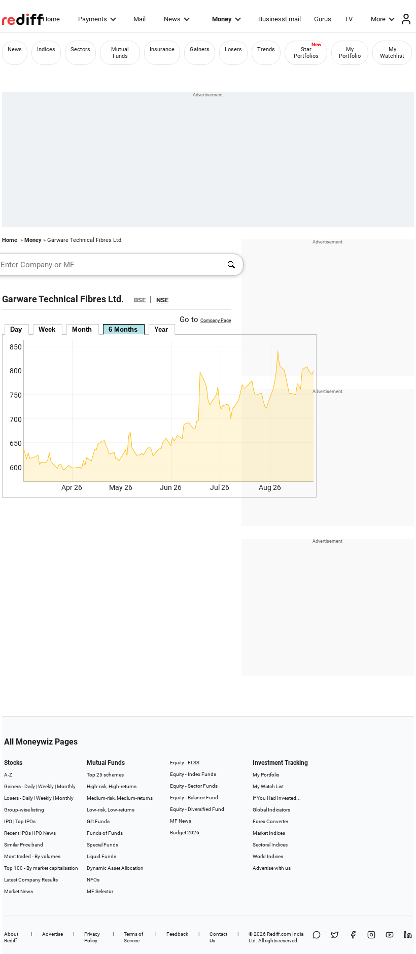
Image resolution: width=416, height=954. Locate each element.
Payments (92, 19)
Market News (18, 891)
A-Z (8, 774)
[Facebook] (353, 937)
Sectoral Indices (270, 844)
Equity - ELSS (184, 762)
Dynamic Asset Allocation (115, 868)
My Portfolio (350, 52)
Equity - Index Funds (193, 774)
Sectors (80, 49)
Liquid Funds (101, 856)
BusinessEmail (279, 19)
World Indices (268, 856)
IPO (8, 821)
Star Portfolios (306, 52)
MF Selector (100, 891)
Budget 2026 (184, 832)
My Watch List (268, 786)
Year (161, 329)
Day (16, 329)
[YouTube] (390, 937)
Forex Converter (270, 821)
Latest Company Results (31, 879)
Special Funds (102, 844)
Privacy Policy (92, 937)
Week (47, 329)
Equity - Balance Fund (194, 797)
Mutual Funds (120, 52)
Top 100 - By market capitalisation (41, 868)
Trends (266, 49)
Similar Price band (23, 844)
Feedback (177, 934)
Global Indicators (271, 809)
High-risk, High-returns (111, 786)
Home (51, 19)
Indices (46, 49)
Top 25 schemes (105, 774)
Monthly (66, 786)
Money (222, 19)
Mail (139, 19)
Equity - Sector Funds (194, 786)
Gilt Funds (98, 821)
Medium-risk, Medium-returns (120, 798)
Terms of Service (133, 937)
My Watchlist (392, 52)
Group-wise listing (24, 809)
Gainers (200, 49)
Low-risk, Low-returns (110, 809)
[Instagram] (371, 937)
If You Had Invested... (277, 798)
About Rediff (11, 937)
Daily (29, 786)
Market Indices (269, 833)
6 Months (123, 329)
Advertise (52, 934)
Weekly (46, 786)
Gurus (322, 19)
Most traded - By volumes (32, 856)
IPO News (45, 833)
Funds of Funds (105, 833)
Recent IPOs (17, 833)
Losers (233, 49)
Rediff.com (279, 934)
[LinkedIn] (408, 937)
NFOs (93, 879)
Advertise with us (272, 868)
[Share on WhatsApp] (317, 937)
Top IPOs (25, 821)
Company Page (215, 320)
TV (348, 19)
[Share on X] (335, 937)
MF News (180, 821)
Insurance (162, 49)
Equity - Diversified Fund (197, 809)
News (172, 19)
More (378, 19)
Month (82, 329)
